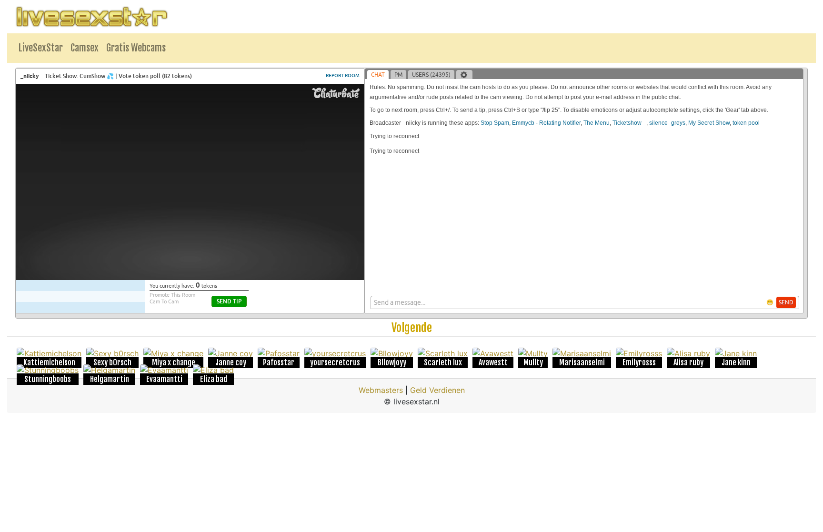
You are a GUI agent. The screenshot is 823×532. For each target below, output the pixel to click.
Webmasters (381, 390)
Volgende (411, 328)
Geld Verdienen (437, 390)
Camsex (84, 48)
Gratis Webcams (136, 48)
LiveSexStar (41, 48)
